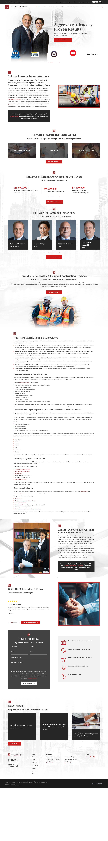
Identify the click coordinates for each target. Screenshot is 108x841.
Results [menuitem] (84, 7)
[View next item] (59, 62)
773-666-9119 (13, 766)
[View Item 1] (12, 622)
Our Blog (88, 2)
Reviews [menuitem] (90, 7)
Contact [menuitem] (97, 7)
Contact (34, 773)
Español (74, 2)
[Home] (16, 7)
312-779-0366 (97, 2)
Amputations (18, 473)
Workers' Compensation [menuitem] (73, 7)
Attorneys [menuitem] (51, 7)
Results (34, 768)
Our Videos (81, 2)
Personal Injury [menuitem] (60, 7)
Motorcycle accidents (20, 503)
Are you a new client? (16, 657)
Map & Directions (50, 763)
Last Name (32, 646)
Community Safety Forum (63, 2)
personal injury (84, 491)
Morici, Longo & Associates (14, 99)
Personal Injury (35, 765)
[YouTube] (90, 756)
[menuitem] (7, 786)
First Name (14, 646)
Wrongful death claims (20, 479)
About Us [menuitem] (44, 7)
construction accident (24, 382)
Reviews (34, 771)
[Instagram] (94, 756)
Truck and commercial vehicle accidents (25, 501)
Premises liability (19, 505)
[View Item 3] (16, 622)
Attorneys (34, 762)
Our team (10, 104)
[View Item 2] (14, 622)
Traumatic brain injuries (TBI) (22, 469)
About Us (34, 759)
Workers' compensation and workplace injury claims (28, 509)
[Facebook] (87, 756)
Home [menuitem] (37, 7)
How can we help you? (16, 662)
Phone (12, 651)
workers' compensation (19, 493)
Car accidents (18, 499)
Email (31, 651)
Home (33, 757)
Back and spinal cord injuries (22, 471)
